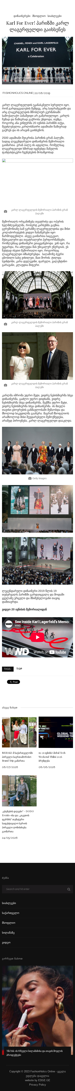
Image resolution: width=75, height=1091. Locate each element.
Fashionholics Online (18, 93)
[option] (37, 1014)
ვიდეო (6, 942)
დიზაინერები (22, 15)
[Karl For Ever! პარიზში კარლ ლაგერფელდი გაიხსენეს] (37, 60)
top (19, 668)
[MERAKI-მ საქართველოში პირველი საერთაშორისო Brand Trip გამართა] (19, 732)
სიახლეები (55, 15)
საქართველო (10, 912)
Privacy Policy (37, 1084)
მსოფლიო (39, 15)
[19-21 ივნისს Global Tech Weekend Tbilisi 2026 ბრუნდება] (56, 732)
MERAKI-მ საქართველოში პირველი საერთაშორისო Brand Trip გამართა (17, 756)
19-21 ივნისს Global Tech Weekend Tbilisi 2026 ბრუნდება (52, 756)
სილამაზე (8, 932)
